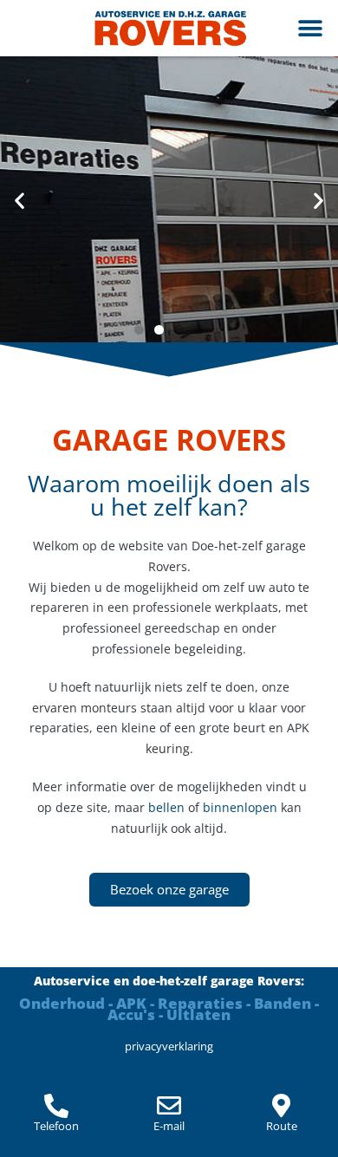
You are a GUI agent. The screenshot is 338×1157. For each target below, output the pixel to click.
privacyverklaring (169, 1046)
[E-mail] (169, 1106)
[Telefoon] (56, 1106)
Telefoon (56, 1126)
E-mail (169, 1126)
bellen (166, 807)
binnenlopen (240, 807)
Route (281, 1126)
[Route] (282, 1106)
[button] (309, 28)
